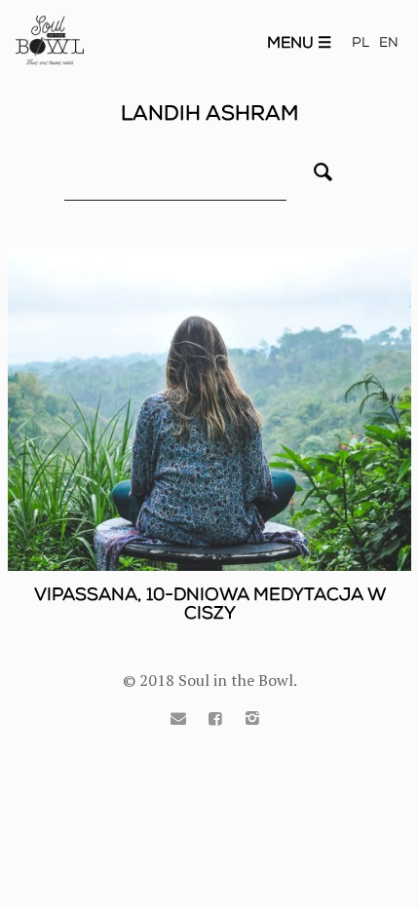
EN (389, 42)
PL (360, 42)
